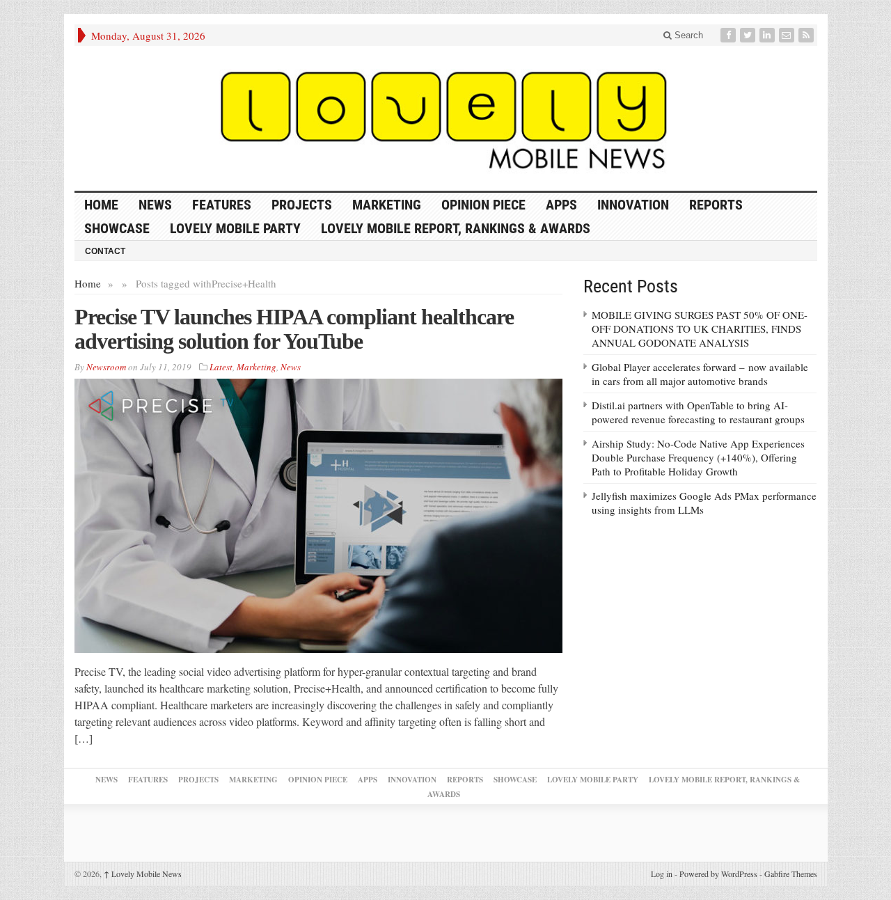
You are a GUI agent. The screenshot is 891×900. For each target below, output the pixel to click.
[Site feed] (807, 35)
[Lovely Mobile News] (445, 118)
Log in (661, 873)
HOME (101, 204)
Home (87, 283)
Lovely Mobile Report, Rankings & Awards (455, 228)
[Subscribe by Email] (788, 35)
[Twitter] (749, 35)
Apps (561, 204)
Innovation (633, 204)
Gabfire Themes (790, 873)
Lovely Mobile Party (235, 228)
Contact (105, 251)
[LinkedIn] (768, 35)
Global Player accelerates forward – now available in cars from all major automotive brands (700, 374)
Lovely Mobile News (143, 873)
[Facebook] (729, 35)
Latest (221, 367)
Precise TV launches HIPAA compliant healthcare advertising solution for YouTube (294, 329)
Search (687, 35)
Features (221, 204)
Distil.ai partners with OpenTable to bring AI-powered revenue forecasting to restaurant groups (698, 412)
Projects (301, 204)
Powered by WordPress (718, 873)
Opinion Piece (483, 204)
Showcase (117, 228)
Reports (716, 204)
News (155, 204)
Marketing (386, 204)
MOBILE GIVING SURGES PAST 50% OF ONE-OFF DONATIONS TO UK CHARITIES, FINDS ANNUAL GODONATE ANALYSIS (699, 328)
